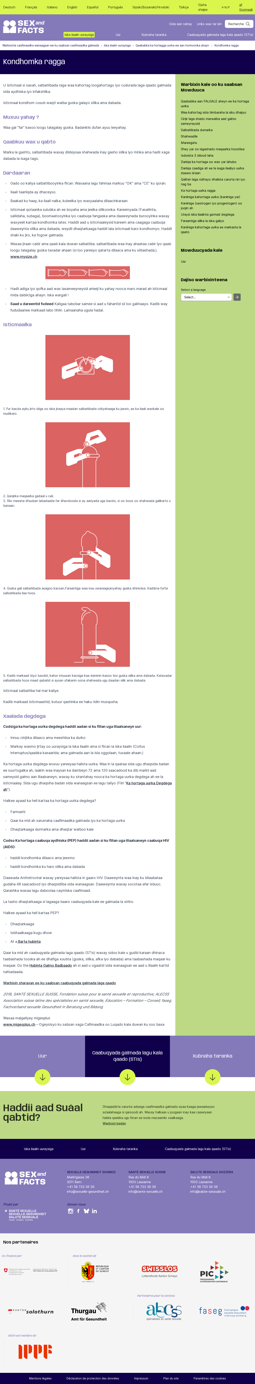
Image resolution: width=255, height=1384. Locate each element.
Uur (183, 261)
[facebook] (78, 1211)
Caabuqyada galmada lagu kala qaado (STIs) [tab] (127, 1056)
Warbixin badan (114, 1123)
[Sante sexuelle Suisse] (25, 1214)
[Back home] (24, 26)
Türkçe (184, 7)
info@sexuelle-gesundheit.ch (88, 1191)
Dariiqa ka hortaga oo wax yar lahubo (208, 162)
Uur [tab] (42, 1056)
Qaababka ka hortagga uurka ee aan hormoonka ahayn (173, 45)
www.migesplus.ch (19, 1024)
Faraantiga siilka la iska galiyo (202, 221)
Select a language (193, 289)
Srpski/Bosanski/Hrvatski (150, 7)
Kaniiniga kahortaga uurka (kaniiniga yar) (210, 197)
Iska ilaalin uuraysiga (117, 45)
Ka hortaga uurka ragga (198, 191)
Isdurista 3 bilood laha (197, 155)
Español (92, 7)
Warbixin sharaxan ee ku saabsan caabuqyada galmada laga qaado (59, 983)
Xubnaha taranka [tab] (212, 1056)
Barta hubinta (29, 941)
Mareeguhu (189, 143)
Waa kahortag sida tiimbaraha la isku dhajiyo (213, 112)
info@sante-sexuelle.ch (145, 1191)
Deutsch (9, 7)
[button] (239, 24)
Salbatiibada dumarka (197, 130)
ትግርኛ (226, 7)
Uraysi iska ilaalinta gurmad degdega (207, 214)
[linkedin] (94, 1211)
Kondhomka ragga (227, 45)
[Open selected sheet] (237, 297)
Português (115, 7)
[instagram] (70, 1211)
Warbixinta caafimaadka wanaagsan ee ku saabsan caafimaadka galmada (50, 45)
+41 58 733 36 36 (80, 1187)
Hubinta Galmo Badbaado (50, 965)
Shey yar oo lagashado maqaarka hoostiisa (212, 149)
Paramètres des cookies (210, 1378)
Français (31, 7)
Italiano (52, 7)
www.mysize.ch (23, 256)
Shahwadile (189, 136)
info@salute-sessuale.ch (208, 1191)
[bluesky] (86, 1211)
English (72, 7)
